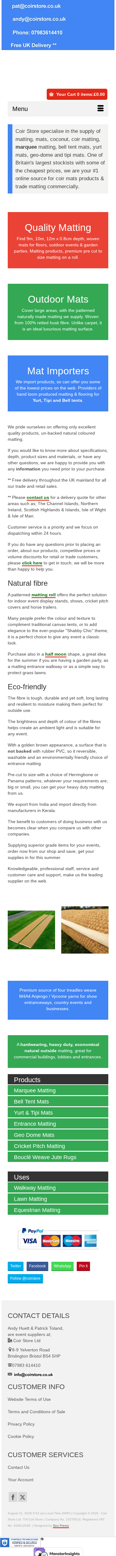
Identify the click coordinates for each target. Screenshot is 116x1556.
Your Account (20, 1479)
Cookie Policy (21, 1436)
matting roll (44, 594)
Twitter (15, 1266)
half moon (56, 654)
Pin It (83, 1266)
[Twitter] (22, 1497)
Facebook (37, 1266)
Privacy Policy (21, 1424)
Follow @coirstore (25, 1278)
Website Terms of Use (29, 1399)
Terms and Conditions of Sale (36, 1411)
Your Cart (80, 94)
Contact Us (18, 1467)
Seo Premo (61, 1525)
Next (102, 930)
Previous (13, 930)
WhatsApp (62, 1266)
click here (32, 562)
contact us (38, 497)
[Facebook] (13, 1497)
